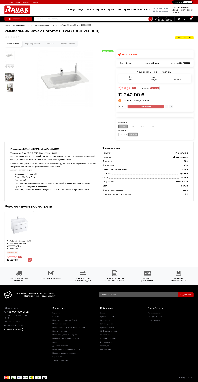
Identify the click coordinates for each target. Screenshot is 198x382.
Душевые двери (107, 328)
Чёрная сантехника (132, 10)
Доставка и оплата (13, 2)
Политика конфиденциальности (66, 349)
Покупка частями (59, 331)
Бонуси (35, 2)
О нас (118, 10)
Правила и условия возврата (64, 335)
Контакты (26, 2)
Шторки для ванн (107, 324)
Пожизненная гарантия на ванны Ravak (69, 328)
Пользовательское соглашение (65, 353)
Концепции (70, 10)
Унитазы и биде (107, 349)
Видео (146, 10)
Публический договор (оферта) (65, 338)
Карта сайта (57, 357)
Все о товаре (13, 44)
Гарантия (100, 10)
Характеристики (32, 44)
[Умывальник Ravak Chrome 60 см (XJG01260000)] (64, 78)
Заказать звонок (13, 329)
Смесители (105, 320)
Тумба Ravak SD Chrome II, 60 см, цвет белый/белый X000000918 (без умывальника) (19, 245)
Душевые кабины (107, 317)
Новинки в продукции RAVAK (64, 320)
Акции (81, 10)
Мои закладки (154, 320)
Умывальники (106, 335)
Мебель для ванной (108, 331)
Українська (178, 2)
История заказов (155, 317)
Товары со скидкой (60, 360)
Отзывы (50, 43)
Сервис (110, 10)
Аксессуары (105, 346)
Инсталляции (106, 342)
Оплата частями (59, 324)
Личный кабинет (155, 313)
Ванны (103, 313)
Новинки (90, 10)
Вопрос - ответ (67, 43)
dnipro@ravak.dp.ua (15, 325)
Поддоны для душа (108, 338)
